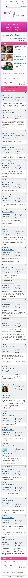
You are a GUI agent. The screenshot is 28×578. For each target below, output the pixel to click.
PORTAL (7, 24)
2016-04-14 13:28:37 (8, 212)
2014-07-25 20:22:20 (8, 196)
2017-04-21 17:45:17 (8, 283)
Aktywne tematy (12, 38)
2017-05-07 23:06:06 (8, 346)
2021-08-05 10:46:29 (8, 540)
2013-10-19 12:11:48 (8, 133)
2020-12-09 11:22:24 (8, 518)
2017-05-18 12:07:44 (8, 384)
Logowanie (18, 30)
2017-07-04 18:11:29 (8, 430)
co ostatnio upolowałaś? (17, 75)
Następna (10, 80)
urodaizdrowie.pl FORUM (10, 73)
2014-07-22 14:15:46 (8, 163)
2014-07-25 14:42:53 (8, 182)
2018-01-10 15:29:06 (8, 469)
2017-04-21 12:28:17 (8, 267)
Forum (3, 1)
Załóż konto (16, 2)
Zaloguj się (23, 2)
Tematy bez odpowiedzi (21, 39)
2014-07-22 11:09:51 (8, 147)
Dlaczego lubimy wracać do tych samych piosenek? (20, 65)
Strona (5, 411)
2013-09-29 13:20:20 (8, 112)
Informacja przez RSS (11, 87)
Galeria (11, 1)
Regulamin (8, 27)
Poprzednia (11, 78)
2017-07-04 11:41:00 (8, 416)
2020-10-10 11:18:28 (8, 485)
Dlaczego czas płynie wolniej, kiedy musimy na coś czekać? (19, 47)
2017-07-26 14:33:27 (8, 445)
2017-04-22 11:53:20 (8, 302)
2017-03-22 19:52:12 (8, 250)
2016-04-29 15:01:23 (8, 229)
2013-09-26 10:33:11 (8, 95)
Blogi (7, 1)
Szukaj (17, 27)
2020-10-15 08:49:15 (8, 500)
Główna (15, 24)
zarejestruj (15, 83)
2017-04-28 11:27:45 (8, 321)
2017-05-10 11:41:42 (8, 368)
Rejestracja (8, 30)
